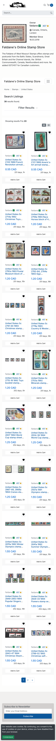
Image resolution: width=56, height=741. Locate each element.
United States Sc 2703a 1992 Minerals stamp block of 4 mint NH (40, 382)
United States (27, 89)
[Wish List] (23, 132)
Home (6, 89)
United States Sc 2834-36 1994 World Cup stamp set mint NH (39, 436)
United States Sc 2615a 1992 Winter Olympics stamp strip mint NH (14, 545)
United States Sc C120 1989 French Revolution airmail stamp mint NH (14, 163)
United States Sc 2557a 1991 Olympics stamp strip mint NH (39, 491)
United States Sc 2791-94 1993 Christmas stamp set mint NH (13, 327)
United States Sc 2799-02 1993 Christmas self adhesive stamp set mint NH (40, 656)
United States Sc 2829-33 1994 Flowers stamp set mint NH (40, 600)
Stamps (15, 89)
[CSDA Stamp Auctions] (17, 5)
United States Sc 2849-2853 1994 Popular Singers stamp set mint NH (14, 600)
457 (45, 26)
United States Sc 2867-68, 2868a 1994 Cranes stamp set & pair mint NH (14, 491)
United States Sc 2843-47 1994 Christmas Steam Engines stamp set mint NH (14, 656)
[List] (49, 125)
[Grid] (44, 125)
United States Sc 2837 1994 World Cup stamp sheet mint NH (13, 436)
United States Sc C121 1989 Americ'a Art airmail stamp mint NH (40, 163)
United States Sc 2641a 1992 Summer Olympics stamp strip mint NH (41, 546)
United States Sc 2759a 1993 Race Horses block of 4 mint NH (40, 218)
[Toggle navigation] (48, 81)
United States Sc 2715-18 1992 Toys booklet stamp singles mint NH (14, 382)
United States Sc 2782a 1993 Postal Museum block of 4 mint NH (14, 272)
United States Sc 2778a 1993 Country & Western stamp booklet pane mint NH (41, 328)
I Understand (8, 737)
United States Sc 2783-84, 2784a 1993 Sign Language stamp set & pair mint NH (40, 274)
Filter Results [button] (26, 107)
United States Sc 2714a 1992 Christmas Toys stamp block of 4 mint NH (13, 219)
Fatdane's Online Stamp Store (22, 81)
